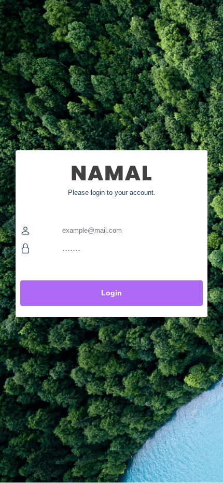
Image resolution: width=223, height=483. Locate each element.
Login (111, 293)
